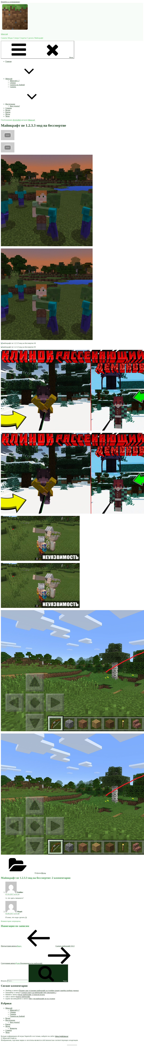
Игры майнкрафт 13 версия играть (31, 995)
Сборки (13, 83)
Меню (71, 57)
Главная (8, 61)
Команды (13, 1028)
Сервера (8, 108)
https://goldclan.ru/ (61, 1036)
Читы (7, 116)
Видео (7, 110)
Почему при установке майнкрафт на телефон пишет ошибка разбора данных (49, 990)
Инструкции (10, 104)
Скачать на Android (17, 85)
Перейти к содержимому (10, 2)
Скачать (13, 87)
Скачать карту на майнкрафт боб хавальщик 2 (38, 992)
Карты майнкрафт (23, 997)
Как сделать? (15, 106)
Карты (7, 112)
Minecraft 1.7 (14, 81)
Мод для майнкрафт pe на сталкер (42, 999)
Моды (7, 114)
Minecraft (4, 34)
